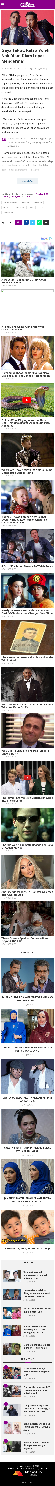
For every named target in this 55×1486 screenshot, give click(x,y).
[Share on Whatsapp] (39, 222)
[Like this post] (19, 222)
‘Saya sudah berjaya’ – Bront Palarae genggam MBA (36, 1371)
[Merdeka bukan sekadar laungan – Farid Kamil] (12, 1349)
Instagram (16, 196)
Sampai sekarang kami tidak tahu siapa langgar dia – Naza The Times (37, 1408)
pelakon (38, 202)
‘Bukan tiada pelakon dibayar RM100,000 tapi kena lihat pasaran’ (36, 1293)
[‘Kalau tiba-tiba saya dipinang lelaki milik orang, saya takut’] (27, 1026)
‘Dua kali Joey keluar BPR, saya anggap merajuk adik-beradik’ (37, 1390)
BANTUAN (25, 202)
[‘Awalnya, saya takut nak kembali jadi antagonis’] (27, 1076)
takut (41, 207)
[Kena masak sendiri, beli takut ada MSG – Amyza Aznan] (12, 1428)
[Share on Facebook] (26, 222)
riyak (32, 207)
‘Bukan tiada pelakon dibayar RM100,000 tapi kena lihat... (27, 999)
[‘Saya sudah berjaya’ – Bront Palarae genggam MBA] (12, 1373)
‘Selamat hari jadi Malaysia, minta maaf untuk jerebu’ (35, 1274)
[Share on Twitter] (32, 222)
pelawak (7, 207)
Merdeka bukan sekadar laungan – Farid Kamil (36, 1346)
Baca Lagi (27, 180)
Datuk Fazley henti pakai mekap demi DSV (37, 1310)
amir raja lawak (10, 202)
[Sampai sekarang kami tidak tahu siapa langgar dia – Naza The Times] (12, 1410)
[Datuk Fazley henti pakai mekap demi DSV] (12, 1313)
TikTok (27, 196)
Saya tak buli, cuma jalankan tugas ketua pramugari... (27, 1149)
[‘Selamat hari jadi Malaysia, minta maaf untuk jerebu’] (12, 1276)
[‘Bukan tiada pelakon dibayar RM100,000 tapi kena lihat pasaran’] (27, 975)
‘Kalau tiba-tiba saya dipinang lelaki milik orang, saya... (27, 1049)
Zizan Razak (8, 212)
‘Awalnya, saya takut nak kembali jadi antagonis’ (27, 1099)
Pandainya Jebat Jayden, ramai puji (27, 1248)
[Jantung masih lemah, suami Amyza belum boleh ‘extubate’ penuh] (27, 1176)
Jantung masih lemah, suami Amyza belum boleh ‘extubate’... (27, 1200)
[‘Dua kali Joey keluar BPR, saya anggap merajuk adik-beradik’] (12, 1391)
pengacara (20, 207)
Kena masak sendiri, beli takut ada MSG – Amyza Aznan (36, 1426)
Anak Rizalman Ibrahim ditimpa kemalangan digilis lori (36, 1445)
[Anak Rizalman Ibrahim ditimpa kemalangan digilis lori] (12, 1446)
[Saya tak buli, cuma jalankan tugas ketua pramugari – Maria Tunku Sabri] (27, 1126)
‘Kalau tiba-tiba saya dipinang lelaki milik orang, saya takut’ (34, 1329)
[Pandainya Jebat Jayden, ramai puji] (27, 1227)
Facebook (40, 194)
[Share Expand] (46, 222)
